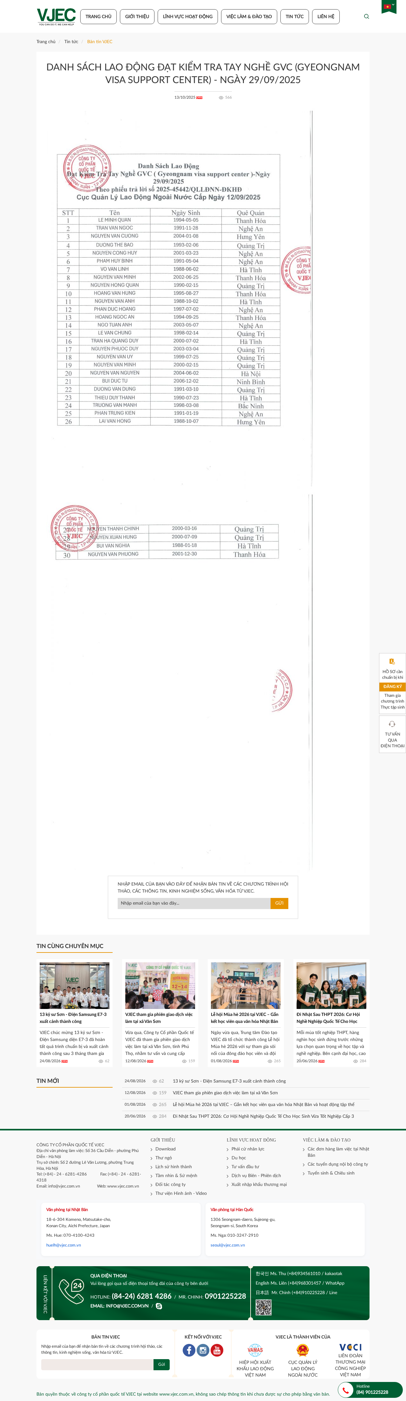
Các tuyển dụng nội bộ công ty (338, 1164)
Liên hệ (326, 17)
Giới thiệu (137, 17)
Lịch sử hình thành (173, 1167)
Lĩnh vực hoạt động (188, 17)
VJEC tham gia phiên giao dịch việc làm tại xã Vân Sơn (225, 1093)
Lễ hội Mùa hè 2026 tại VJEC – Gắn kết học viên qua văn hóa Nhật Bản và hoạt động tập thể (244, 1021)
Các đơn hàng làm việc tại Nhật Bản (338, 1152)
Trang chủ (98, 17)
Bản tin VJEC (99, 42)
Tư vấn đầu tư (245, 1167)
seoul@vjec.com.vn (228, 1245)
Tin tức (295, 17)
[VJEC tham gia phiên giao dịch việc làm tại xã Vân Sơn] (160, 985)
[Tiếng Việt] (387, 6)
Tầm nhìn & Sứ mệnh (176, 1176)
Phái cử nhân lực (248, 1149)
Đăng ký (392, 687)
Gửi (279, 903)
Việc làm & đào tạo (249, 17)
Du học (239, 1158)
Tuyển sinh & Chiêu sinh (331, 1173)
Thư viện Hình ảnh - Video (181, 1193)
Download (165, 1149)
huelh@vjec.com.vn (63, 1245)
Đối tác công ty (170, 1184)
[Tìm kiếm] (366, 16)
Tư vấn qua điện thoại (393, 740)
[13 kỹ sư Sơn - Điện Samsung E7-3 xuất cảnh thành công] (74, 985)
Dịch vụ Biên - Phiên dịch (256, 1176)
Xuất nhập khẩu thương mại (259, 1184)
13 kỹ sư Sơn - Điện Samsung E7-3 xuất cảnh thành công (229, 1081)
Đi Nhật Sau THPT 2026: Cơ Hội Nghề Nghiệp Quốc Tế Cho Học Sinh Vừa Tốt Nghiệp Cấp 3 (328, 1021)
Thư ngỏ (163, 1158)
